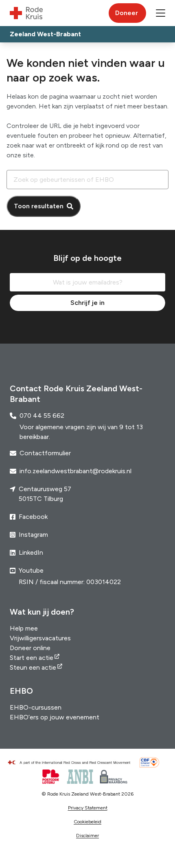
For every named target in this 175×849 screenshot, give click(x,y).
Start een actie (31, 658)
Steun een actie (33, 667)
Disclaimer (87, 835)
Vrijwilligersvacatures (40, 638)
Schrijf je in (87, 303)
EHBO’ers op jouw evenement (54, 717)
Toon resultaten (38, 206)
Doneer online (30, 648)
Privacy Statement (87, 808)
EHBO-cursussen (35, 707)
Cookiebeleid (87, 822)
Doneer (126, 13)
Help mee (24, 628)
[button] (160, 13)
